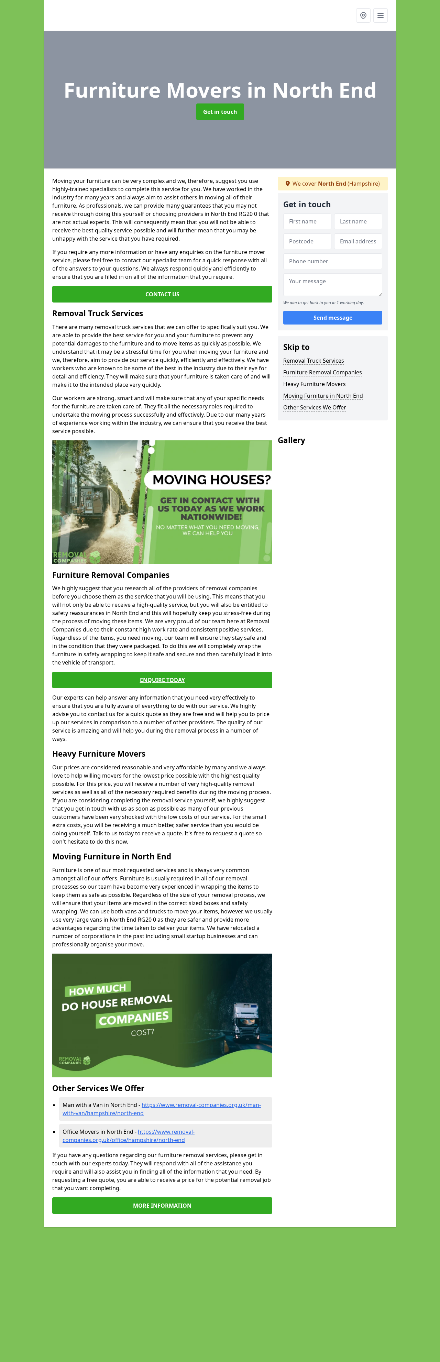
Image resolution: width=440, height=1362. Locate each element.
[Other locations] (363, 15)
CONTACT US (162, 294)
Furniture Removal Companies (322, 372)
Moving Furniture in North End (323, 395)
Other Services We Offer (314, 407)
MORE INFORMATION (162, 1205)
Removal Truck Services (313, 360)
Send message (333, 318)
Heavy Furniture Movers (314, 384)
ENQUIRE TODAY (162, 680)
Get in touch (220, 112)
